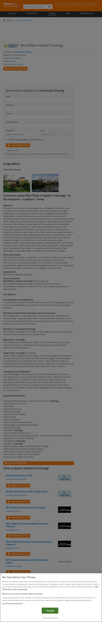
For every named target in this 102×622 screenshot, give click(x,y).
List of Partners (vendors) (12, 603)
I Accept (50, 610)
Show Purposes (50, 617)
